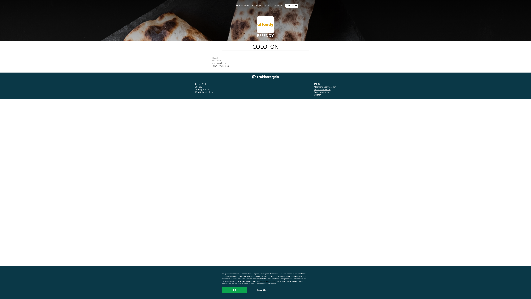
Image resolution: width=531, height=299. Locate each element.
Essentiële (261, 290)
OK (234, 290)
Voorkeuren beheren (268, 281)
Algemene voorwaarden (325, 87)
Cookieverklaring (321, 92)
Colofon (317, 94)
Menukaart (242, 5)
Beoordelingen (260, 5)
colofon (292, 5)
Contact (277, 5)
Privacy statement (322, 89)
